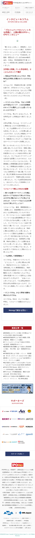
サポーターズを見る (16, 454)
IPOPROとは (5, 523)
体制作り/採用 (6, 13)
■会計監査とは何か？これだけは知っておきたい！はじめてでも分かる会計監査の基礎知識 (17, 364)
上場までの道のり (29, 8)
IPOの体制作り (18, 520)
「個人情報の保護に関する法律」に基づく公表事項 (19, 525)
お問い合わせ (28, 527)
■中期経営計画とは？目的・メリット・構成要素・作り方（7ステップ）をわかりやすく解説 (17, 354)
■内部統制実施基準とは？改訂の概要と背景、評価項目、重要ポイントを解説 (17, 338)
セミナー (17, 8)
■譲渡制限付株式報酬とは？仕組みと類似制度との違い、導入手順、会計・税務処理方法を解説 (17, 349)
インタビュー (5, 8)
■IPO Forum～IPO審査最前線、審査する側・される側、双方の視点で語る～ (17, 373)
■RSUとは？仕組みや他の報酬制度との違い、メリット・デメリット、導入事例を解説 (17, 377)
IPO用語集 (17, 13)
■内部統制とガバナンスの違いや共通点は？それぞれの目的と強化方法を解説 (17, 334)
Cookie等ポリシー (26, 523)
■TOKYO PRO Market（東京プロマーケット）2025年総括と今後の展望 (16, 368)
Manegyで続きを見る (17, 310)
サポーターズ (29, 13)
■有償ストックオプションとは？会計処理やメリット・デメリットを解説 (17, 359)
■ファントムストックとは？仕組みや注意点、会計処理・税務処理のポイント (17, 343)
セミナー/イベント (15, 518)
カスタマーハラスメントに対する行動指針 (13, 527)
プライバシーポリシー (15, 523)
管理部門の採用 (10, 520)
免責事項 (4, 525)
